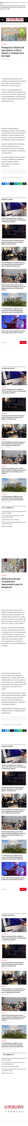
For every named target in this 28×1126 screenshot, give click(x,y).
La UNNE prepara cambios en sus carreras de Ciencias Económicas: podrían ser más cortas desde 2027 (12, 310)
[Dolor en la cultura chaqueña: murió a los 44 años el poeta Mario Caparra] (14, 322)
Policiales (4, 44)
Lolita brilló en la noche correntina (10, 519)
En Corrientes (8, 508)
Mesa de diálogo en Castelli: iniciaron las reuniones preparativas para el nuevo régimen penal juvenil (13, 264)
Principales (18, 177)
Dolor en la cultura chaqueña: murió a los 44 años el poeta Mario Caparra (13, 331)
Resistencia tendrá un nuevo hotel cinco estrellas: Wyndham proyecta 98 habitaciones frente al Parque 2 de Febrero (14, 287)
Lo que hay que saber (8, 177)
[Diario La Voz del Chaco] (15, 19)
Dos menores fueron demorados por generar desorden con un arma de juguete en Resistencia (13, 242)
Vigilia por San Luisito (7, 526)
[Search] (25, 19)
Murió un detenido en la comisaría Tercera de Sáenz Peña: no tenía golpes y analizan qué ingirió (14, 220)
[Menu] (3, 19)
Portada (3, 24)
